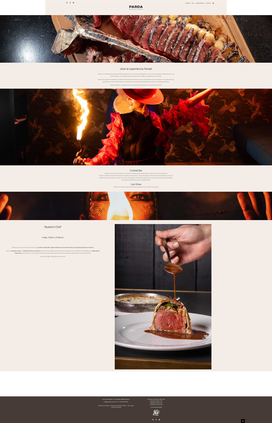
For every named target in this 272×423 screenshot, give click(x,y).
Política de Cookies (116, 407)
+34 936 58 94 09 (123, 402)
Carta (193, 3)
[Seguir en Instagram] (67, 2)
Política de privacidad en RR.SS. (118, 405)
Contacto (208, 3)
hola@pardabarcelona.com (111, 402)
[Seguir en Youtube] (73, 2)
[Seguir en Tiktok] (70, 2)
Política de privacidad (103, 405)
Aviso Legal (131, 405)
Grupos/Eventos (200, 3)
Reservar (188, 3)
